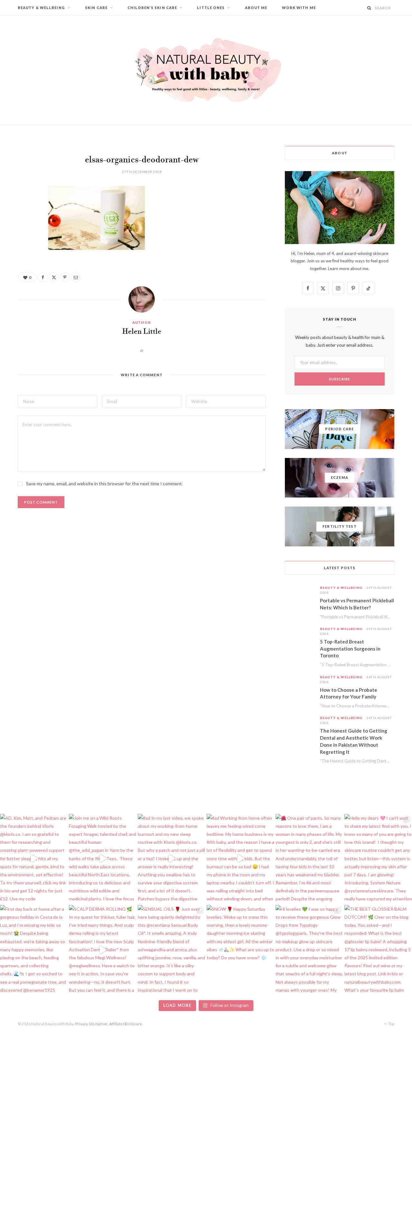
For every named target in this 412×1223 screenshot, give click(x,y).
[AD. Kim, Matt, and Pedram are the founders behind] (34, 859)
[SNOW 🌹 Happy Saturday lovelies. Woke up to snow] (240, 950)
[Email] (24, 259)
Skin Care (96, 7)
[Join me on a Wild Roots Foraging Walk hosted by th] (102, 859)
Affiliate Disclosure (125, 1023)
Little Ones (211, 7)
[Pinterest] (24, 242)
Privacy (81, 1023)
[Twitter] (24, 226)
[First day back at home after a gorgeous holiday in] (34, 950)
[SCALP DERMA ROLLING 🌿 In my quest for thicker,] (102, 950)
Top (391, 1023)
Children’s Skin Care (152, 7)
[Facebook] (24, 210)
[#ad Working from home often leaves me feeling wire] (240, 859)
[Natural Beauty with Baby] (206, 70)
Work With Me (299, 7)
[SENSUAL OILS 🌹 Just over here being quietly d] (171, 950)
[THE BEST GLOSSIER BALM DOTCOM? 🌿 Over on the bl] (378, 950)
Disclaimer (98, 1023)
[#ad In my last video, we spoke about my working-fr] (171, 859)
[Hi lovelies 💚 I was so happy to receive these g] (309, 950)
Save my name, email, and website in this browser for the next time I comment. (104, 483)
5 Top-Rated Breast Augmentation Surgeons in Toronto (350, 649)
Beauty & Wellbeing (41, 7)
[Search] (369, 8)
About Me (256, 7)
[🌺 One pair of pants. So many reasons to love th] (309, 859)
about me (359, 268)
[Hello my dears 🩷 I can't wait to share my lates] (378, 859)
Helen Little (141, 331)
